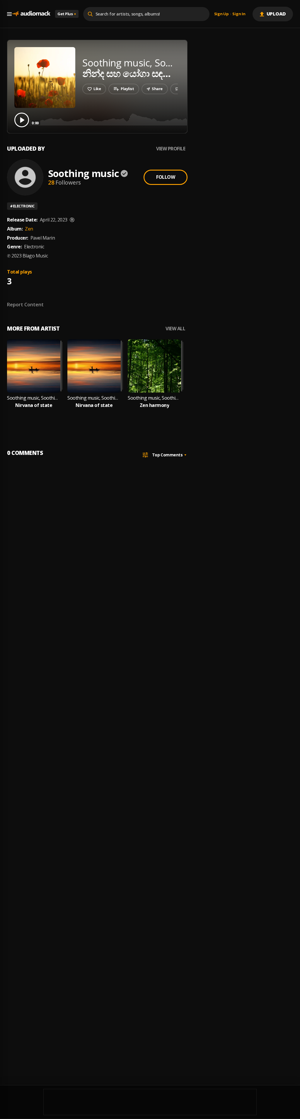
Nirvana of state (33, 405)
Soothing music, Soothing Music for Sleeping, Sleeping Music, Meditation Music (33, 398)
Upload (276, 14)
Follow (165, 177)
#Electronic (22, 206)
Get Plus (66, 13)
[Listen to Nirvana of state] (33, 366)
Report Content (25, 304)
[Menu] (9, 14)
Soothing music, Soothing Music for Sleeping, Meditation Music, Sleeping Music (154, 398)
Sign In (238, 14)
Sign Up (221, 14)
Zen (29, 229)
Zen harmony (154, 405)
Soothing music (83, 173)
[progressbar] (162, 120)
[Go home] (31, 14)
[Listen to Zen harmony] (154, 366)
